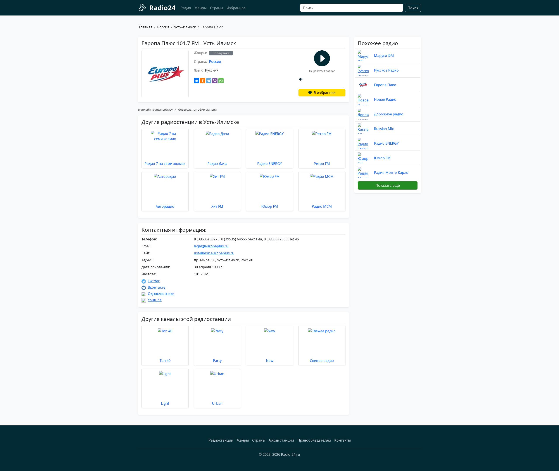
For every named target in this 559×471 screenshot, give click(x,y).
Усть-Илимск (185, 27)
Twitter (154, 281)
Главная (145, 27)
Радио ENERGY (386, 143)
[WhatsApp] (221, 80)
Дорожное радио (388, 114)
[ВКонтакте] (196, 80)
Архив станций (281, 440)
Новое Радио (385, 99)
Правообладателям (314, 440)
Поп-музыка (220, 53)
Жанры (201, 7)
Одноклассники (161, 293)
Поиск (413, 7)
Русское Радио (386, 70)
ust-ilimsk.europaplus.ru (214, 253)
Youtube (155, 300)
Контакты (342, 440)
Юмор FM (382, 158)
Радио (186, 7)
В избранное (324, 92)
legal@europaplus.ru (211, 246)
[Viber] (214, 80)
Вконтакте (156, 287)
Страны (216, 7)
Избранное (236, 7)
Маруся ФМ (384, 55)
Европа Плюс (385, 84)
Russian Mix (384, 128)
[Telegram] (208, 80)
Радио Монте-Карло (391, 172)
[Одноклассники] (202, 80)
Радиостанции (221, 440)
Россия (163, 27)
